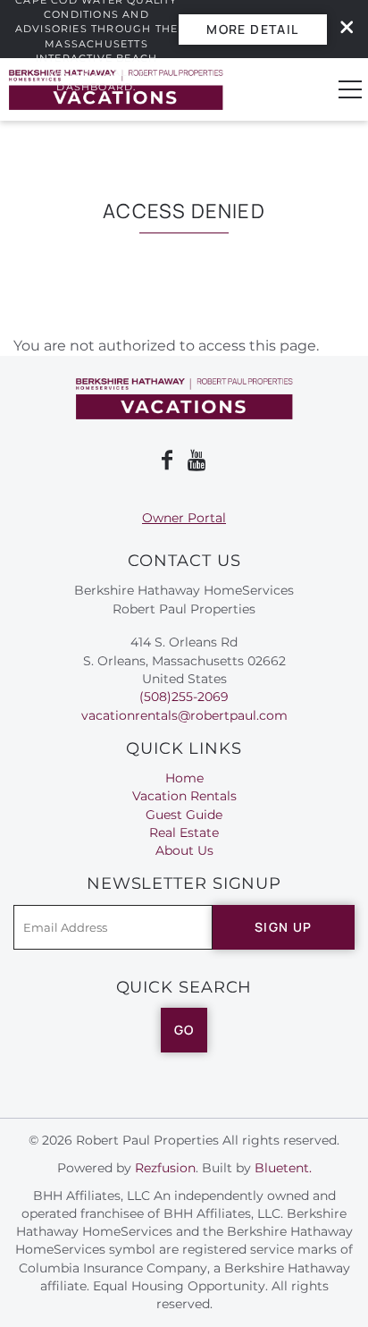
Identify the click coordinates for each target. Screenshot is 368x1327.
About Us (184, 850)
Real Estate (184, 832)
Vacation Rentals (184, 796)
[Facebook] (167, 460)
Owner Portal (184, 518)
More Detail (252, 29)
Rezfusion (165, 1168)
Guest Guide (184, 815)
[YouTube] (198, 460)
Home (184, 778)
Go (184, 1029)
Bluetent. (283, 1168)
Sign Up (284, 926)
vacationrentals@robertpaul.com (184, 715)
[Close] (340, 29)
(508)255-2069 (184, 697)
